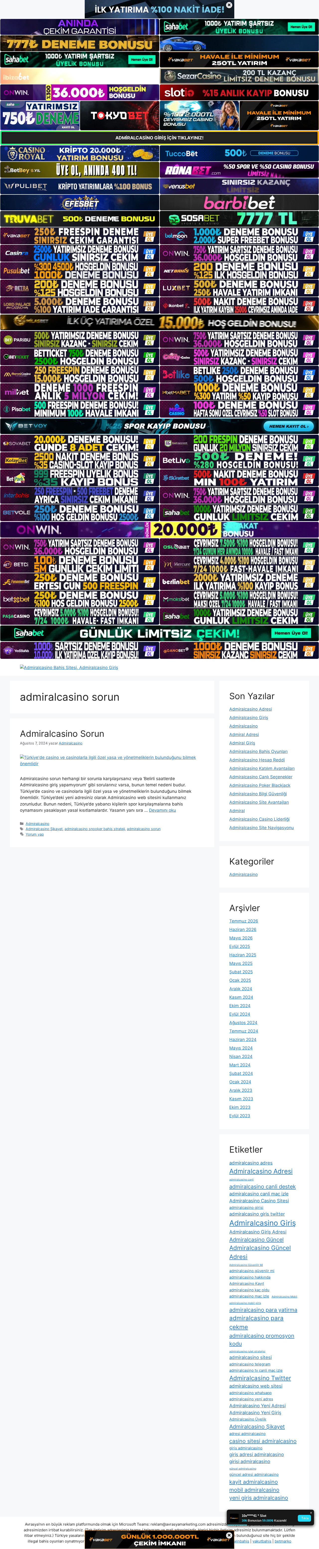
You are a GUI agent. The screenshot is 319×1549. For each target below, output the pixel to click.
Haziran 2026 (242, 929)
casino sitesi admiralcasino (263, 1441)
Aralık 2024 (240, 988)
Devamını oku (162, 810)
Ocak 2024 (240, 1081)
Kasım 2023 (241, 1098)
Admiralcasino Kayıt (246, 1283)
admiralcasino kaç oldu (249, 1290)
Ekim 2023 (239, 1107)
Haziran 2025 (242, 954)
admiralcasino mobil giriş (245, 1303)
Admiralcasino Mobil (284, 1296)
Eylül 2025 (239, 946)
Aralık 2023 (240, 1090)
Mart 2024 (239, 1064)
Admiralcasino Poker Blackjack (259, 785)
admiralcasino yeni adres (251, 1399)
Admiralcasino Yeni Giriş (255, 1412)
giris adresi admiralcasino (256, 1454)
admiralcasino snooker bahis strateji (95, 829)
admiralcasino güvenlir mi (251, 1270)
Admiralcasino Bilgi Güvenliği (258, 793)
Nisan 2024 (240, 1056)
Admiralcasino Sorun (62, 733)
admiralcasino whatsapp (250, 1392)
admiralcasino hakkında (249, 1277)
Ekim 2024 (239, 1005)
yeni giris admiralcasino (258, 1497)
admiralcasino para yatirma (263, 1309)
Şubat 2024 (241, 1073)
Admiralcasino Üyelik (247, 1419)
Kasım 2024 (241, 997)
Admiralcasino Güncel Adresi (260, 1252)
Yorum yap (35, 834)
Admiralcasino (37, 823)
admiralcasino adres (251, 1163)
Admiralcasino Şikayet (44, 829)
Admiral (237, 810)
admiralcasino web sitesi (255, 1386)
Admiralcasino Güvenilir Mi (246, 1265)
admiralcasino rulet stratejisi (247, 1351)
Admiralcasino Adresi (250, 709)
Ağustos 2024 (243, 1022)
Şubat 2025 (241, 971)
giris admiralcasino (245, 1448)
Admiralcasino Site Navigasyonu (261, 827)
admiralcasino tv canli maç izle (256, 1370)
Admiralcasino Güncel (256, 1239)
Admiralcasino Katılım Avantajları (262, 768)
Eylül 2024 (239, 1014)
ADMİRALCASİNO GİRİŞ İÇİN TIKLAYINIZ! (159, 137)
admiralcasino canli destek (262, 1186)
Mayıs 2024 (241, 1048)
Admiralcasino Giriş (248, 717)
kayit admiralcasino (253, 1482)
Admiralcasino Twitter (260, 1378)
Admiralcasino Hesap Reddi (257, 759)
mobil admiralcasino (254, 1490)
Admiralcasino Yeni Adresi (257, 1405)
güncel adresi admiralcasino (254, 1474)
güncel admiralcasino (242, 1468)
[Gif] (159, 322)
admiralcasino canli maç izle (259, 1193)
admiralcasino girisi (246, 1207)
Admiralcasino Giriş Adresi (257, 1232)
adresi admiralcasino (247, 1433)
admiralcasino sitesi (250, 1357)
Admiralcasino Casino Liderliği (259, 819)
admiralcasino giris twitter (257, 1214)
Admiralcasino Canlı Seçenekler (260, 776)
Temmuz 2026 (243, 921)
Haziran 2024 (242, 1039)
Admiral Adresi (244, 734)
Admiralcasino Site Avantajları (259, 802)
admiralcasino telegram (249, 1364)
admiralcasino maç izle (249, 1296)
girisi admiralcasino (249, 1461)
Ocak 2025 (240, 980)
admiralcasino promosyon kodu (261, 1339)
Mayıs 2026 (241, 937)
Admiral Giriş (242, 743)
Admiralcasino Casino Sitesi (259, 1200)
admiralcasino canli (241, 1179)
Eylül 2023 (239, 1115)
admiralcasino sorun (143, 829)
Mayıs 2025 (240, 963)
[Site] (79, 235)
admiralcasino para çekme (256, 1322)
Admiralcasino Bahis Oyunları (258, 751)
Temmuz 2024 (243, 1031)
